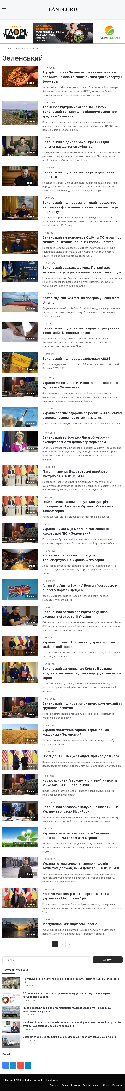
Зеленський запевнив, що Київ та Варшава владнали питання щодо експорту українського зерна (81, 673)
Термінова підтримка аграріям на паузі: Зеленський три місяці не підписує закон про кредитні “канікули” (79, 111)
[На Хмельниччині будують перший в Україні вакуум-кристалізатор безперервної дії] (11, 983)
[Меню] (4, 11)
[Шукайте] (121, 11)
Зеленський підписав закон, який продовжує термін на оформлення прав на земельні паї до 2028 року (80, 207)
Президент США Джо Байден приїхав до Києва (80, 756)
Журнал (65, 1085)
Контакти (117, 1085)
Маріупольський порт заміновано (69, 924)
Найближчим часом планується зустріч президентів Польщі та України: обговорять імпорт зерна (77, 506)
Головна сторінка (13, 48)
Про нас (54, 1085)
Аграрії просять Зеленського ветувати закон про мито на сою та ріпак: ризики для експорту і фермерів (82, 76)
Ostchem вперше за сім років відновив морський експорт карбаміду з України (70, 1036)
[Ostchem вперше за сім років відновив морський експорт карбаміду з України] (11, 1041)
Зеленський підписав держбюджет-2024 (76, 359)
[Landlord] (62, 9)
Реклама (76, 1085)
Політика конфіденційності (96, 1085)
